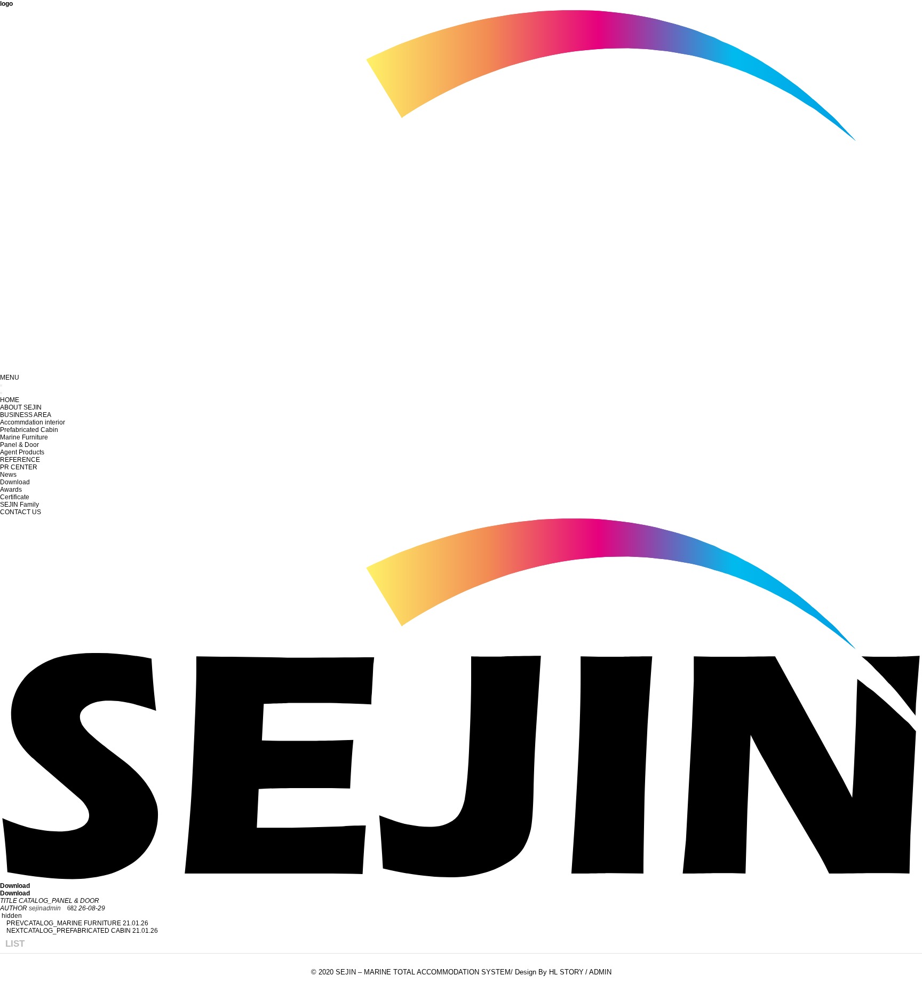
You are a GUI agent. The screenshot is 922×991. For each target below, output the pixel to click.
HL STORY (566, 972)
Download (15, 482)
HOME (9, 400)
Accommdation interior (32, 422)
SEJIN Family (19, 504)
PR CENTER (18, 467)
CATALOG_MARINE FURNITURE (72, 923)
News (8, 474)
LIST (15, 944)
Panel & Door (19, 445)
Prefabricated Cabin (29, 430)
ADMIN (600, 972)
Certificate (14, 497)
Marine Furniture (24, 437)
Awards (11, 489)
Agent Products (22, 452)
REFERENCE (20, 459)
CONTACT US (20, 512)
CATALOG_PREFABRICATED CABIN (77, 930)
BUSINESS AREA (25, 415)
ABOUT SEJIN (21, 407)
